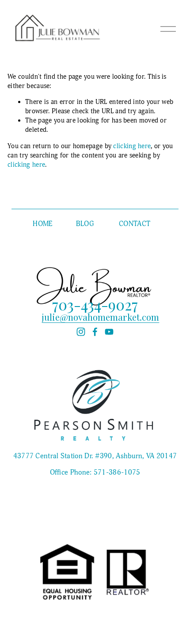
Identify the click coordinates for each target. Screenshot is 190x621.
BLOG (85, 223)
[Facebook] (95, 331)
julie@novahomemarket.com (100, 317)
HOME (42, 223)
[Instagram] (80, 331)
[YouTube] (109, 331)
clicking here (132, 146)
